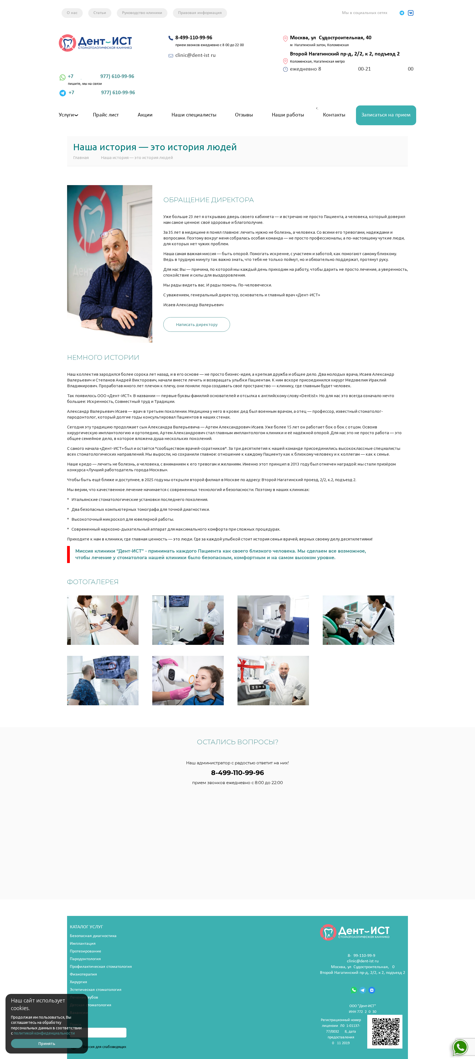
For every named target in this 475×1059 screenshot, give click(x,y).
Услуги (66, 115)
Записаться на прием (386, 115)
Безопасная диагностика (93, 936)
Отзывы (244, 115)
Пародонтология (85, 959)
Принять (46, 1043)
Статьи (99, 13)
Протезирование (85, 951)
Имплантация (83, 943)
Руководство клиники (142, 13)
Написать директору (196, 324)
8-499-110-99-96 (362, 956)
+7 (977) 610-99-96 (101, 76)
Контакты (334, 115)
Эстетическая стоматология (95, 990)
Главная (81, 157)
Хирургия (78, 982)
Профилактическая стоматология (101, 967)
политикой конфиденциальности (44, 1033)
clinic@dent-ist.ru (363, 961)
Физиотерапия (83, 974)
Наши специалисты (194, 115)
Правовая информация (200, 13)
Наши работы (288, 115)
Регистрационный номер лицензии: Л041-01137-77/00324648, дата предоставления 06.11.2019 (341, 1031)
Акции (145, 115)
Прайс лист (106, 115)
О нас (72, 13)
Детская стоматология (90, 1005)
